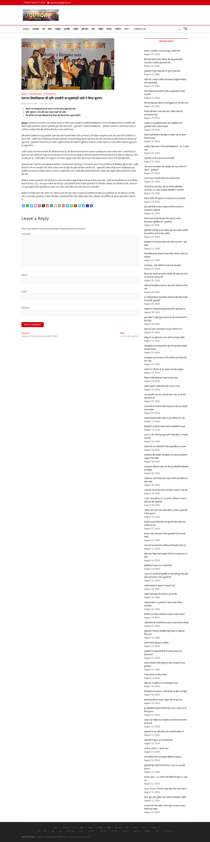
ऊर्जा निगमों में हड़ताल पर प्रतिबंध (156, 642)
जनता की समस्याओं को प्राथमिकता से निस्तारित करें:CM (165, 545)
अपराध (81, 831)
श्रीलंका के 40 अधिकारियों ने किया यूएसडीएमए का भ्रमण (165, 446)
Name (24, 275)
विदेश (50, 29)
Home (26, 29)
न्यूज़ (60, 831)
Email (24, 291)
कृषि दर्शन (85, 29)
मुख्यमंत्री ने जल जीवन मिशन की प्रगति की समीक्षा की (163, 731)
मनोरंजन (118, 29)
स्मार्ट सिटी (114, 831)
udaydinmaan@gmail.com (60, 2)
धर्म (45, 831)
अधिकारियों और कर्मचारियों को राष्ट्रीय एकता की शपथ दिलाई (166, 622)
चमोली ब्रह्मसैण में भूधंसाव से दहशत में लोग (159, 585)
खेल (93, 29)
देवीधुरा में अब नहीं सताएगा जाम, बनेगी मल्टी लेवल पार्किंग (164, 337)
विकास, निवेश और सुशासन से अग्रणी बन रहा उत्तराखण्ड (164, 198)
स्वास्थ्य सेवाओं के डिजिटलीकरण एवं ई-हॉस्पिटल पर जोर (164, 418)
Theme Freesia (50, 837)
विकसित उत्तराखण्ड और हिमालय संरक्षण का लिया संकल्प (164, 614)
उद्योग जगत (91, 831)
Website (25, 307)
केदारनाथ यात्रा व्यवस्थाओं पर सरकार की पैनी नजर (163, 329)
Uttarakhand (49, 93)
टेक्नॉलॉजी (147, 831)
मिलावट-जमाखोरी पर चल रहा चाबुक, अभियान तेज (162, 51)
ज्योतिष (75, 29)
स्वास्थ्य (157, 831)
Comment (26, 234)
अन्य (126, 29)
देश (43, 29)
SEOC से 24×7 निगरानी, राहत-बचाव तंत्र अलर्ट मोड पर (165, 788)
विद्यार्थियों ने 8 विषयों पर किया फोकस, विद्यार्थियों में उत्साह (164, 426)
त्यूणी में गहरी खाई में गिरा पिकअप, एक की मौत (160, 594)
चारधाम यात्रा (70, 831)
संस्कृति (58, 29)
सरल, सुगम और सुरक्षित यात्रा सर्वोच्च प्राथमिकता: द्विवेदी (165, 797)
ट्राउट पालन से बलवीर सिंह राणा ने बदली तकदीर (162, 178)
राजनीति (67, 29)
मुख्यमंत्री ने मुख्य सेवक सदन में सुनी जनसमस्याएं (162, 71)
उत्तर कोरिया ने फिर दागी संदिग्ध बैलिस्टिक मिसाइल (162, 757)
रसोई (52, 831)
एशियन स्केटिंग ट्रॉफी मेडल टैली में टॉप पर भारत (162, 386)
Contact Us (139, 29)
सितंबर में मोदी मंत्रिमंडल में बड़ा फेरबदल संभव (161, 377)
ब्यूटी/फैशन (137, 831)
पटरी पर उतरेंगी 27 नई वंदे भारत (156, 748)
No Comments (47, 103)
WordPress (61, 837)
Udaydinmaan (35, 93)
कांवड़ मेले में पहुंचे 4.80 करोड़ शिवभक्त (158, 740)
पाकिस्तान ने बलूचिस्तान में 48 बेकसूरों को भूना (161, 683)
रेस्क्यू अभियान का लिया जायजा (155, 674)
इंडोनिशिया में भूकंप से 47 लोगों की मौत (158, 565)
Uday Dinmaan (27, 836)
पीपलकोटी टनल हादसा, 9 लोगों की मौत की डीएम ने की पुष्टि (165, 691)
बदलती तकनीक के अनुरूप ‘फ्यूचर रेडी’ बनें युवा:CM (163, 699)
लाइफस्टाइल (103, 831)
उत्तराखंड (35, 29)
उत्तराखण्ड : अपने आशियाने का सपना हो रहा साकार (162, 265)
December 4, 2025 (30, 103)
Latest (24, 93)
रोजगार (109, 29)
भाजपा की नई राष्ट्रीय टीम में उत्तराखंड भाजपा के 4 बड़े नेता (166, 490)
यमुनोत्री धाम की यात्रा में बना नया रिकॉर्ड (159, 158)
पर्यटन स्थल (125, 831)
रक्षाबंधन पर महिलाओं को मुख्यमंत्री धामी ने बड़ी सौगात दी (164, 309)
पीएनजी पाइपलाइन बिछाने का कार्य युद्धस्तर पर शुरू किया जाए (166, 103)
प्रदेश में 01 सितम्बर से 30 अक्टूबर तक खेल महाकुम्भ (164, 369)
